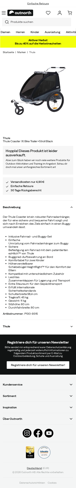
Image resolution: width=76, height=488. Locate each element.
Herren (20, 32)
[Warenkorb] (70, 13)
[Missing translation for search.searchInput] (5, 22)
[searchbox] (40, 22)
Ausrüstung (52, 32)
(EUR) (38, 468)
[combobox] (36, 22)
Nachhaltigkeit (38, 7)
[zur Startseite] (20, 13)
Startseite (8, 52)
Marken (21, 52)
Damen (5, 32)
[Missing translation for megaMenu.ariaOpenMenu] (3, 12)
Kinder (35, 32)
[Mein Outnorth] (59, 12)
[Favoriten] (48, 13)
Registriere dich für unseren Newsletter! (38, 365)
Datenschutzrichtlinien (32, 482)
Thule (32, 52)
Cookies (52, 482)
